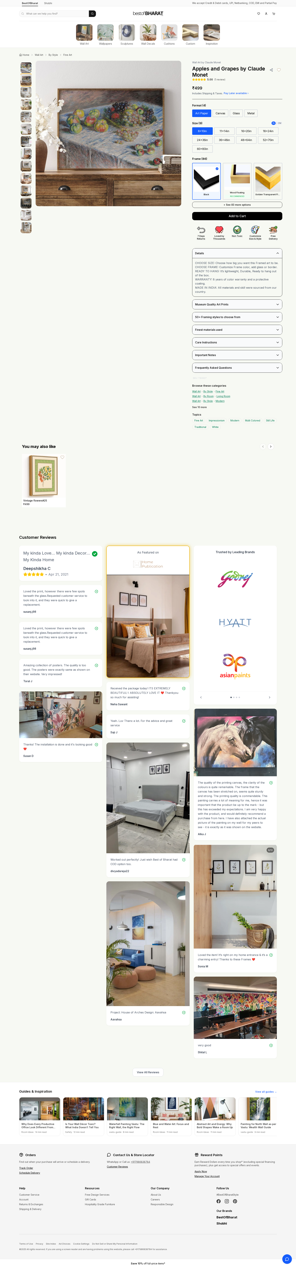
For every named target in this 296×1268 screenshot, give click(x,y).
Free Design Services (97, 1194)
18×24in (268, 131)
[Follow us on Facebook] (219, 1201)
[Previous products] (263, 446)
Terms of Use (26, 1244)
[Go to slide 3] (236, 697)
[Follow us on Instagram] (227, 1201)
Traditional (200, 427)
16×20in (246, 131)
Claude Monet (213, 62)
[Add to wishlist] (278, 70)
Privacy (39, 1244)
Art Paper (201, 113)
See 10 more (199, 407)
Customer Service (29, 1194)
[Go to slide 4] (239, 697)
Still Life (270, 420)
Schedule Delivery (29, 1172)
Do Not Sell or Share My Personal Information (114, 1244)
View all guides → (266, 1091)
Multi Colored (252, 420)
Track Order (26, 1168)
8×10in (202, 131)
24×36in (202, 140)
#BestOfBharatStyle (228, 1194)
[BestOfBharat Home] (148, 13)
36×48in (224, 140)
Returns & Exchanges (31, 1204)
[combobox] (54, 13)
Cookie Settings (81, 1244)
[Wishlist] (259, 14)
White (215, 427)
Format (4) (199, 105)
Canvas (220, 113)
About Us (156, 1194)
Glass (236, 113)
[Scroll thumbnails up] (26, 62)
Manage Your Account (207, 1176)
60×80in (202, 149)
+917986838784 (140, 1161)
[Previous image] (41, 133)
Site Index (51, 1244)
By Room (209, 396)
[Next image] (175, 133)
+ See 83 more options (237, 204)
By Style (53, 54)
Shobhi (48, 3)
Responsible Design (162, 1204)
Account (23, 1199)
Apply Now (201, 1171)
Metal (251, 113)
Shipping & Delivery (30, 1209)
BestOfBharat (30, 3)
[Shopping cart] (274, 14)
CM (279, 123)
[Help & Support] (287, 1259)
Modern (220, 401)
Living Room (223, 396)
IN (274, 123)
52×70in (268, 140)
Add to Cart (237, 216)
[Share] (271, 70)
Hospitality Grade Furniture (100, 1204)
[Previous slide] (201, 697)
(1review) (219, 79)
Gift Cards (90, 1199)
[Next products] (271, 446)
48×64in (246, 140)
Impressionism (217, 420)
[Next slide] (270, 697)
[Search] (92, 13)
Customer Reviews (117, 1166)
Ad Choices (64, 1244)
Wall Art (39, 54)
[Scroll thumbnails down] (26, 245)
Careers (155, 1199)
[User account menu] (266, 14)
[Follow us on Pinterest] (235, 1201)
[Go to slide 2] (234, 697)
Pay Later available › (236, 93)
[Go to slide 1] (231, 697)
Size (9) (197, 123)
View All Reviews (148, 1072)
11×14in (224, 131)
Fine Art (67, 54)
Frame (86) (199, 158)
